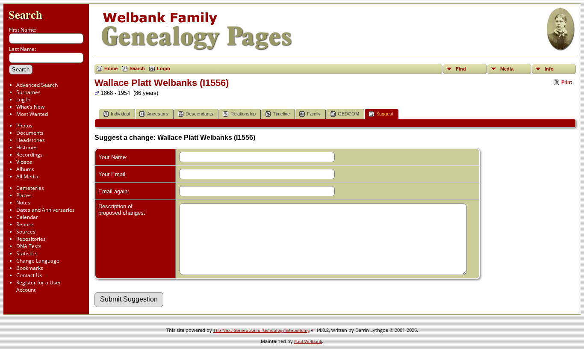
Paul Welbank (308, 341)
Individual (120, 113)
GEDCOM (348, 113)
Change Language (37, 260)
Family (314, 113)
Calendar (27, 217)
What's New (30, 106)
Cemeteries (30, 188)
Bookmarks (29, 268)
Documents (30, 132)
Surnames (28, 92)
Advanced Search (37, 85)
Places (24, 195)
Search (25, 14)
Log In (23, 99)
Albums (25, 169)
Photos (24, 125)
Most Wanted (32, 114)
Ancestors (157, 113)
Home (111, 68)
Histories (27, 147)
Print (566, 82)
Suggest (384, 113)
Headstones (30, 140)
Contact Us (29, 275)
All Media (27, 176)
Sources (25, 231)
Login (163, 68)
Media (506, 68)
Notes (23, 202)
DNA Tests (28, 246)
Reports (25, 224)
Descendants (199, 113)
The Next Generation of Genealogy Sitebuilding (261, 330)
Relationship (243, 113)
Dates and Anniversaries (45, 209)
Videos (24, 162)
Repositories (31, 239)
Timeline (281, 113)
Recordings (29, 154)
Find (461, 68)
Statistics (27, 253)
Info (549, 68)
